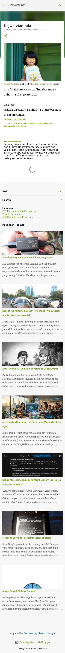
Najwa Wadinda (11, 84)
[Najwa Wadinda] (32, 80)
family (8, 119)
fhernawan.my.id (32, 633)
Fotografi (20, 119)
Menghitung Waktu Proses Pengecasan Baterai (26, 538)
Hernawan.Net (17, 5)
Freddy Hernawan (40, 84)
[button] (6, 36)
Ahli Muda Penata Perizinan (17, 217)
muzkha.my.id (49, 633)
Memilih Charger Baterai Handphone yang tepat (27, 257)
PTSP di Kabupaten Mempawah (19, 211)
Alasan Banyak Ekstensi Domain (18, 591)
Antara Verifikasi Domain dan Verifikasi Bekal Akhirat (30, 368)
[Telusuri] (60, 5)
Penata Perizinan (11, 214)
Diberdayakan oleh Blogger (34, 642)
